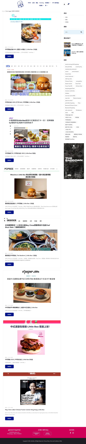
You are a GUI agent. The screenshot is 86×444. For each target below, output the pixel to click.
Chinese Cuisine (68, 81)
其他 (66, 17)
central (66, 71)
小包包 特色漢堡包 (69, 132)
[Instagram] (73, 433)
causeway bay (79, 66)
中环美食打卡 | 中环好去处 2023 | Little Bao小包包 (20, 153)
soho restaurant (68, 110)
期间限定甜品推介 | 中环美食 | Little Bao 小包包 (19, 203)
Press (79, 103)
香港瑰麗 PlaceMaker (70, 139)
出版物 (40, 5)
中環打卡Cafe (68, 117)
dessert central (68, 83)
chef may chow (68, 78)
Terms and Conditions (54, 441)
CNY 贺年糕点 (55, 2)
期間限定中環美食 (78, 134)
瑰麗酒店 (67, 136)
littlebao (67, 93)
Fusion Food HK (68, 86)
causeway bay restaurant (70, 69)
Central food (68, 74)
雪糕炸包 (75, 136)
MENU (29, 2)
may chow (67, 98)
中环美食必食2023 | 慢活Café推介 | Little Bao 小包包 (21, 49)
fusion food (78, 83)
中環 (72, 112)
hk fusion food (79, 86)
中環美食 (77, 117)
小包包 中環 (68, 129)
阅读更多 (9, 56)
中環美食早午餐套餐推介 (70, 122)
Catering (41, 2)
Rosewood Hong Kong (70, 107)
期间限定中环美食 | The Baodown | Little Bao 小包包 (21, 255)
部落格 (66, 22)
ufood (66, 112)
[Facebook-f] (70, 433)
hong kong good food (70, 88)
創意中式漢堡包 (68, 124)
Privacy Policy (46, 441)
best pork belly (68, 66)
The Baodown (79, 110)
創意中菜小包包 (68, 127)
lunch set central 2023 (70, 95)
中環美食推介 (68, 119)
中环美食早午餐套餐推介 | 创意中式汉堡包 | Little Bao (21, 307)
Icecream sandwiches (70, 90)
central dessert (75, 71)
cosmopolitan (79, 81)
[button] (36, 433)
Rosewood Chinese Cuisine (71, 105)
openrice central (68, 100)
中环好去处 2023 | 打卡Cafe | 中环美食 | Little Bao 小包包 (22, 102)
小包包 (77, 127)
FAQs (61, 441)
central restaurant (69, 76)
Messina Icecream (77, 98)
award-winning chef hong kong (72, 64)
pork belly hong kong (69, 103)
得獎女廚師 (67, 134)
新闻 (6, 47)
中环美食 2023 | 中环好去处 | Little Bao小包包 (19, 359)
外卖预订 (47, 2)
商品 (37, 2)
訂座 (33, 2)
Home (3, 11)
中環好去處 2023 (69, 115)
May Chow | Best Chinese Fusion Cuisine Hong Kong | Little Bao (24, 410)
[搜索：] (71, 32)
